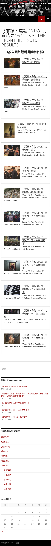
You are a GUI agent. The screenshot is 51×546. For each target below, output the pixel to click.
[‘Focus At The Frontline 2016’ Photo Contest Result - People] (9, 130)
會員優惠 (5, 461)
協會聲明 (7, 479)
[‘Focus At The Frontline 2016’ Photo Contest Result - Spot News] (12, 80)
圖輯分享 (5, 437)
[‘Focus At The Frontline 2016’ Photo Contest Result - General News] (12, 103)
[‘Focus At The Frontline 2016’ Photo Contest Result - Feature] (12, 172)
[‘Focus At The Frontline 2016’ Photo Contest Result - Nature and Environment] (12, 193)
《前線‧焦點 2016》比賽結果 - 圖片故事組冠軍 (34, 240)
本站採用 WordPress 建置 (10, 543)
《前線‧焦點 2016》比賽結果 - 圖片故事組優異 (34, 289)
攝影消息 (5, 456)
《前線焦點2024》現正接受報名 (14, 417)
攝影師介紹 (5, 446)
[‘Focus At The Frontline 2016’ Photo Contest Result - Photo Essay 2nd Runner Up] (12, 265)
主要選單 (48, 19)
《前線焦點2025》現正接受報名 (14, 386)
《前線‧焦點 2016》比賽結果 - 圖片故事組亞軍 (34, 216)
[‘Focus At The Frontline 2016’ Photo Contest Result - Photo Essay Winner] (12, 241)
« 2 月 (4, 531)
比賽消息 (7, 489)
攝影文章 (5, 451)
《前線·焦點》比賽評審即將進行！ (15, 403)
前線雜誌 (7, 470)
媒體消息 (5, 442)
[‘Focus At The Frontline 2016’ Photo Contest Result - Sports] (12, 150)
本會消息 (5, 465)
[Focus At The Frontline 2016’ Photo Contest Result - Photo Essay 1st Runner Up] (12, 216)
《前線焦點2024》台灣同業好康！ (15, 410)
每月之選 (7, 484)
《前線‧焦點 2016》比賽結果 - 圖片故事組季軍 (34, 264)
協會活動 (7, 475)
